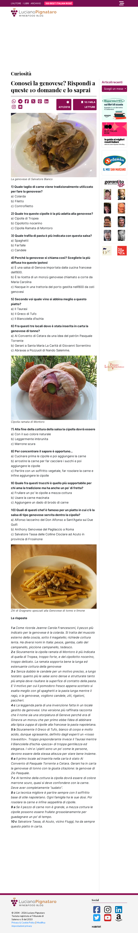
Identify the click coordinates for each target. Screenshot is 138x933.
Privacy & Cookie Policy (23, 922)
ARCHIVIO (36, 3)
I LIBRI (26, 3)
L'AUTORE (16, 3)
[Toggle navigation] (109, 3)
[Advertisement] (69, 44)
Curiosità (21, 73)
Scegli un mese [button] (114, 88)
